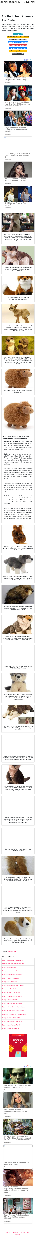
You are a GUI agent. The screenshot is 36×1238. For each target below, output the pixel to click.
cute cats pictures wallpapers (18, 45)
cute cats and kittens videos (18, 48)
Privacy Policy (25, 1232)
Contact (15, 1232)
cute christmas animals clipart (18, 39)
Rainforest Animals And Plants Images (14, 1014)
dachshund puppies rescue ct (18, 51)
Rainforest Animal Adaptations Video (13, 964)
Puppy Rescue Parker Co (10, 971)
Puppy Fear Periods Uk (9, 989)
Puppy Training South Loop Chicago (13, 1010)
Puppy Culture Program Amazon (12, 974)
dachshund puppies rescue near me (18, 37)
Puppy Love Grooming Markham (12, 1003)
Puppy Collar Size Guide (9, 982)
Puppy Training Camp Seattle (11, 992)
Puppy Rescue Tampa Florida (11, 1025)
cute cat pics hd (18, 34)
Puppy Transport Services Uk (11, 1018)
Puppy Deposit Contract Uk (10, 978)
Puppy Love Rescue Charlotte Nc (12, 1021)
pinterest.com (12, 951)
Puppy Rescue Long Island (10, 1028)
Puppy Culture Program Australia (12, 996)
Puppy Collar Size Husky (9, 967)
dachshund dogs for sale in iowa (18, 42)
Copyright (18, 1234)
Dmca (8, 1232)
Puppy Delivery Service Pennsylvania (13, 1007)
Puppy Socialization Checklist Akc (12, 960)
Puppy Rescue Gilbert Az (9, 1000)
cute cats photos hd (18, 54)
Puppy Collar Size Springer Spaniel (13, 985)
